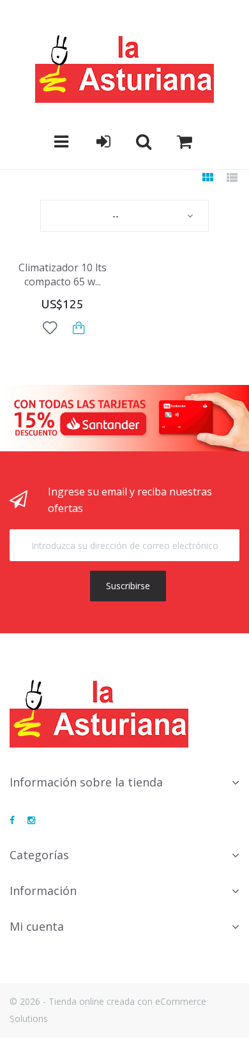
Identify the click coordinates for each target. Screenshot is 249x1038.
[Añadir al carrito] (79, 327)
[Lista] (231, 178)
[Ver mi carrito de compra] (184, 141)
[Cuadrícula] (207, 178)
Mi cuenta (37, 926)
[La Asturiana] (124, 68)
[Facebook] (12, 820)
